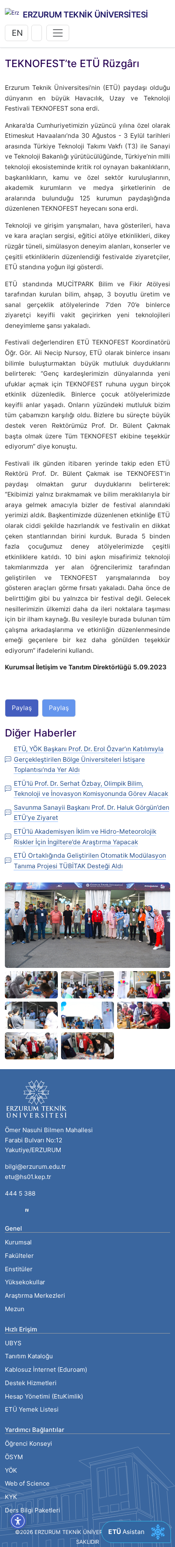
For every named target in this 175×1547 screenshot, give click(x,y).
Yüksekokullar (25, 1282)
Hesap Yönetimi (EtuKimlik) (44, 1396)
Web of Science (27, 1483)
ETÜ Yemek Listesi (32, 1409)
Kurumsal (18, 1242)
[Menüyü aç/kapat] (57, 33)
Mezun (14, 1309)
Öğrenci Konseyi (28, 1443)
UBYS (13, 1343)
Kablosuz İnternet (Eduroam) (46, 1369)
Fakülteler (19, 1255)
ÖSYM (14, 1457)
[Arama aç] (36, 33)
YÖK (11, 1470)
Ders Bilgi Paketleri (32, 1510)
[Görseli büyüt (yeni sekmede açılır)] (87, 924)
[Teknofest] (26, 1210)
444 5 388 (20, 1193)
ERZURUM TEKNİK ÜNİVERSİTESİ (85, 15)
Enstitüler (19, 1269)
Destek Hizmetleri (31, 1383)
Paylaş (22, 708)
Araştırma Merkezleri (35, 1295)
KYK (11, 1497)
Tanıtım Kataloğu (29, 1356)
